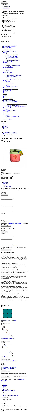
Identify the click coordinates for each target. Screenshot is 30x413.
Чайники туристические (12, 86)
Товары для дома (7, 119)
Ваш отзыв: (3, 213)
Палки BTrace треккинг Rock (7, 368)
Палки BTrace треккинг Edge (7, 338)
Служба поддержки (5, 392)
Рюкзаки (5, 91)
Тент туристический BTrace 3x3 (8, 320)
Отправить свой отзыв (6, 225)
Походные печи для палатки (10, 45)
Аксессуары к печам (8, 48)
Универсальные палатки (12, 55)
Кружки (8, 81)
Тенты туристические (11, 58)
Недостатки (3, 206)
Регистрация (6, 8)
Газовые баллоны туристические (14, 74)
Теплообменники (7, 50)
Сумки (5, 94)
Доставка (5, 125)
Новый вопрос (4, 232)
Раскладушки (9, 68)
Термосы (8, 85)
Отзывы (5, 183)
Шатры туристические (11, 56)
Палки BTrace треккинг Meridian (8, 362)
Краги (7, 115)
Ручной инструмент (8, 99)
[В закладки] (8, 323)
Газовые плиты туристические (13, 77)
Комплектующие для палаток (13, 60)
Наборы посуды (10, 82)
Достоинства (4, 198)
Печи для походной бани (9, 46)
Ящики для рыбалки (8, 107)
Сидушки (8, 66)
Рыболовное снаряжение (9, 100)
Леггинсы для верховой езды (13, 116)
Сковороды (9, 84)
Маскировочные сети (8, 90)
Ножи (4, 96)
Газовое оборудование (8, 72)
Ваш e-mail (3, 236)
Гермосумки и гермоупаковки (10, 89)
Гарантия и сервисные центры (10, 395)
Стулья (7, 71)
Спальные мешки (7, 61)
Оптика (5, 92)
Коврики (5, 62)
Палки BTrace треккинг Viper (8, 356)
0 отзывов (3, 174)
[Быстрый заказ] (6, 323)
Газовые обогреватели (11, 76)
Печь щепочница (7, 47)
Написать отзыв (4, 194)
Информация (4, 381)
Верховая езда (6, 114)
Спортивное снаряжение (9, 112)
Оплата (5, 126)
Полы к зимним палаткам (12, 102)
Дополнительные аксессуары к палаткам (16, 106)
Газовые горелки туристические (13, 75)
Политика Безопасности (9, 390)
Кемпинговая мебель (8, 67)
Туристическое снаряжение (9, 51)
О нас (4, 123)
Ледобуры (5, 109)
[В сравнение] (9, 323)
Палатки (5, 52)
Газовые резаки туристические (13, 79)
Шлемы (8, 117)
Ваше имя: (3, 196)
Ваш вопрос (3, 238)
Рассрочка (5, 127)
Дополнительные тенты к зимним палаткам (16, 104)
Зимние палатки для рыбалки (10, 101)
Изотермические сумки (8, 87)
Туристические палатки (11, 53)
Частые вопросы (7, 186)
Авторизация (6, 6)
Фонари (5, 95)
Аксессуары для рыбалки (9, 110)
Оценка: (2, 220)
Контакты (5, 128)
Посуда (5, 80)
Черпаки (8, 111)
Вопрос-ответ (6, 184)
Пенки (7, 63)
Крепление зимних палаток (12, 105)
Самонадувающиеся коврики (13, 65)
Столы (7, 70)
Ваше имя (3, 233)
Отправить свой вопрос (6, 250)
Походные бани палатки (12, 57)
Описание (5, 182)
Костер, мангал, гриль (8, 97)
